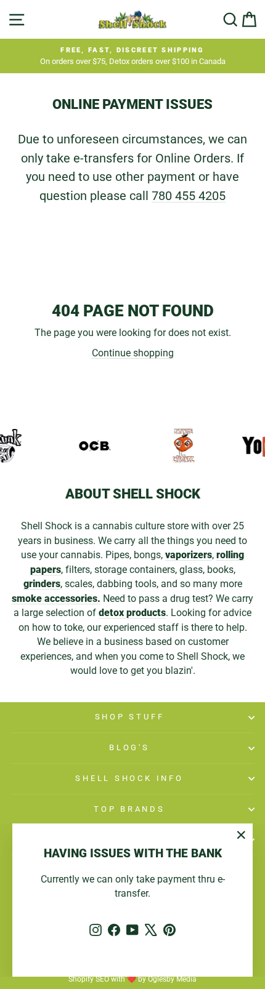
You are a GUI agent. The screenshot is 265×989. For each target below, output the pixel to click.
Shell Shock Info (129, 778)
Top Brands (129, 809)
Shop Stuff (130, 716)
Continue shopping (133, 353)
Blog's (129, 747)
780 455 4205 (189, 195)
